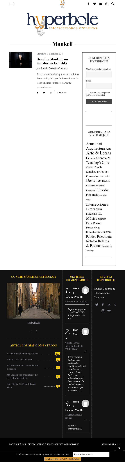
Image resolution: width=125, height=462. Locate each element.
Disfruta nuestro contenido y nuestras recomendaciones (43, 454)
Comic (89, 167)
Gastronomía (103, 195)
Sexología (107, 246)
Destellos (93, 180)
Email (88, 80)
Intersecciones (97, 204)
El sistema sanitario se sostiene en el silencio (23, 367)
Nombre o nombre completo (98, 69)
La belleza (34, 322)
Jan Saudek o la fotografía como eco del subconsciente (22, 376)
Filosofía (102, 189)
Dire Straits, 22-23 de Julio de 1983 (21, 385)
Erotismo (90, 190)
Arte (108, 148)
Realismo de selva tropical (73, 416)
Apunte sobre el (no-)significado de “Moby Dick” (74, 345)
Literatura (41, 54)
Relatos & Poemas (97, 243)
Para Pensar (94, 223)
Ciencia (91, 158)
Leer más (61, 92)
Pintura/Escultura (94, 231)
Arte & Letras (98, 153)
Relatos (91, 240)
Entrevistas (100, 185)
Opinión (102, 218)
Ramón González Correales (54, 68)
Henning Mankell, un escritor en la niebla (52, 61)
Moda (100, 214)
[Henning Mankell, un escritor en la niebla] (20, 60)
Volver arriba (109, 444)
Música (91, 218)
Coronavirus (93, 176)
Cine (105, 162)
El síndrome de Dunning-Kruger (22, 353)
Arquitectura (95, 148)
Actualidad (94, 143)
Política (91, 236)
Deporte (104, 176)
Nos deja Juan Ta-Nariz (76, 301)
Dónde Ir (106, 180)
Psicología (104, 236)
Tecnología (90, 250)
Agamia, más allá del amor (19, 359)
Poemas (106, 232)
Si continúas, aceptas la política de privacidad (98, 94)
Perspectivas (93, 227)
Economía (90, 185)
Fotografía (92, 194)
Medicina (91, 213)
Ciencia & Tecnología (98, 160)
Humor (88, 200)
